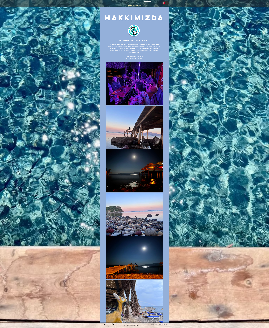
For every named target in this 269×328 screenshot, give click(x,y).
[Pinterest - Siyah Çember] (113, 324)
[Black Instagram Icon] (109, 324)
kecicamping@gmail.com (109, 326)
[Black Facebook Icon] (104, 324)
